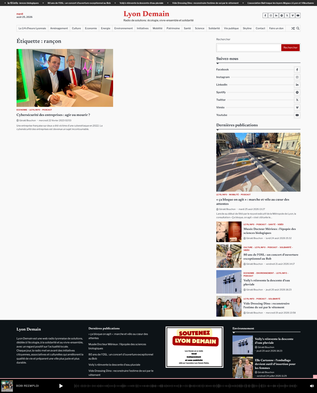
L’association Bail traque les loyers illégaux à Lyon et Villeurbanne (261, 3)
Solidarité (214, 28)
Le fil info (34, 110)
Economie (91, 28)
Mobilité (157, 28)
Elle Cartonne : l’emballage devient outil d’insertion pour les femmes (275, 364)
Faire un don (276, 28)
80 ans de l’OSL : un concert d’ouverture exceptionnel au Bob (59, 3)
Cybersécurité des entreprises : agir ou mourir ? (53, 115)
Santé (187, 28)
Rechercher (223, 39)
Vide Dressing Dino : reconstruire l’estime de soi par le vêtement (186, 3)
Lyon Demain (146, 14)
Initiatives (143, 28)
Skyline (247, 28)
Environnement (123, 28)
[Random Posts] (292, 28)
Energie (105, 28)
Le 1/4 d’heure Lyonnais (32, 28)
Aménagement (59, 28)
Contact (260, 28)
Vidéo (280, 224)
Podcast (47, 110)
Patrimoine (173, 28)
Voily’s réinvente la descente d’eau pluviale (122, 3)
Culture (76, 28)
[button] (61, 386)
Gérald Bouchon (27, 120)
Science (199, 28)
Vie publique (231, 28)
